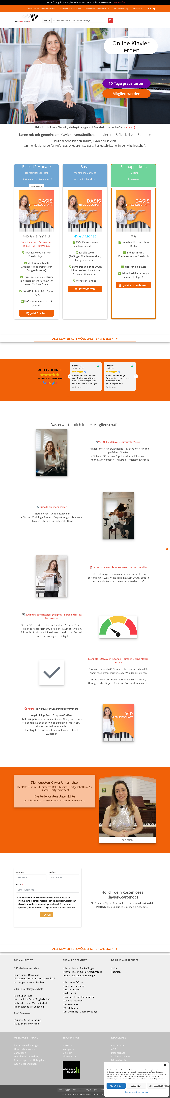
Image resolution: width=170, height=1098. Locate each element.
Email (18, 884)
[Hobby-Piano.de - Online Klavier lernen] (26, 20)
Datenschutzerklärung (132, 1092)
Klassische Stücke (73, 982)
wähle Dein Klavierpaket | (97, 8)
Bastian (116, 971)
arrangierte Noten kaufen (29, 982)
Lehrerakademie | (120, 8)
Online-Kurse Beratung (28, 1019)
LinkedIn (67, 1052)
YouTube (67, 1045)
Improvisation (71, 1004)
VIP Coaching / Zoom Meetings (80, 1011)
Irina (114, 968)
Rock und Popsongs (74, 985)
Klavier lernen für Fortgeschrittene (83, 971)
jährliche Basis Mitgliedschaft (31, 1002)
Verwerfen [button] (120, 2)
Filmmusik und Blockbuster (79, 996)
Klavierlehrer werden (27, 1023)
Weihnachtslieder (74, 1000)
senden (47, 914)
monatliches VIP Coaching (29, 1006)
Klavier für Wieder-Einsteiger (80, 975)
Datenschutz (118, 1052)
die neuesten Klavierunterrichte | (42, 8)
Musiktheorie (71, 1008)
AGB (113, 1049)
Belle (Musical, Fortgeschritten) (70, 787)
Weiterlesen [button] (77, 387)
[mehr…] (130, 127)
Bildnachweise (119, 1060)
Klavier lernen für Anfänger (79, 968)
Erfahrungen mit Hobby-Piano (30, 1060)
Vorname (20, 872)
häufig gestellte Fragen (26, 1045)
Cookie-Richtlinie (120, 1056)
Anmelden (135, 8)
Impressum (145, 1092)
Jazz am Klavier (72, 989)
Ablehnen (136, 1086)
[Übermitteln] (110, 20)
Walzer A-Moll (42, 800)
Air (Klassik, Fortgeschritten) (66, 788)
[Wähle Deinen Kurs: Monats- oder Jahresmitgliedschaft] (167, 549)
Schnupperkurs (23, 995)
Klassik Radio (70, 1056)
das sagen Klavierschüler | (71, 8)
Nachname (54, 872)
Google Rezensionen (25, 1063)
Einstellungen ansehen (157, 1086)
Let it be (28, 800)
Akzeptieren (116, 1086)
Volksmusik (70, 993)
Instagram (68, 1049)
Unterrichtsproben (24, 1049)
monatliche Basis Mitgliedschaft (33, 999)
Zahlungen (20, 1052)
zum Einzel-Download (27, 974)
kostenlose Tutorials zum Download (35, 978)
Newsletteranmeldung (26, 1056)
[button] (165, 1065)
